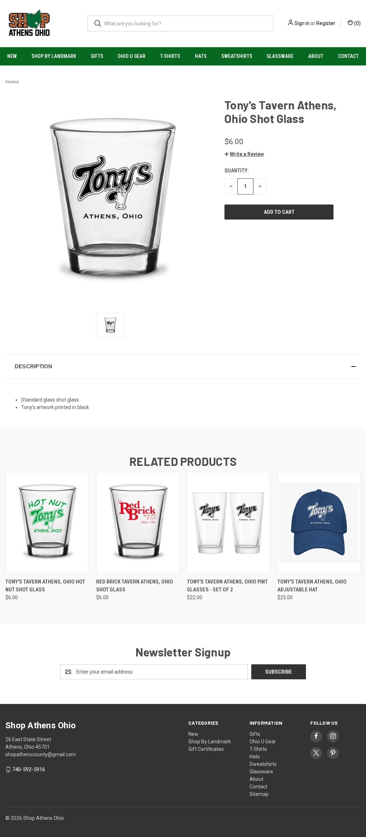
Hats (201, 56)
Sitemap (259, 794)
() (357, 23)
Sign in (302, 23)
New (12, 56)
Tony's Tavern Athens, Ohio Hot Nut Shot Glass (45, 585)
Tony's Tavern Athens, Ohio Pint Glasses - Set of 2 (227, 585)
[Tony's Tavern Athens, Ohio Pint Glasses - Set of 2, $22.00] (228, 522)
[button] (244, 154)
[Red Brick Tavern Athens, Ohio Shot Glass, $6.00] (138, 522)
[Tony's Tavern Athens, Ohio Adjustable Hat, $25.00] (319, 522)
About (315, 56)
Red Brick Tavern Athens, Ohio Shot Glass (134, 585)
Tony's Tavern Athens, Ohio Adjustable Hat (312, 585)
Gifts (97, 56)
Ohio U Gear (131, 56)
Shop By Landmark (53, 56)
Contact (348, 56)
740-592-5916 (28, 769)
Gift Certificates (206, 749)
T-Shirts (170, 56)
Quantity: (236, 170)
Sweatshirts (236, 56)
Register (325, 23)
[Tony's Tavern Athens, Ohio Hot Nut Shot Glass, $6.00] (47, 522)
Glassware (280, 56)
